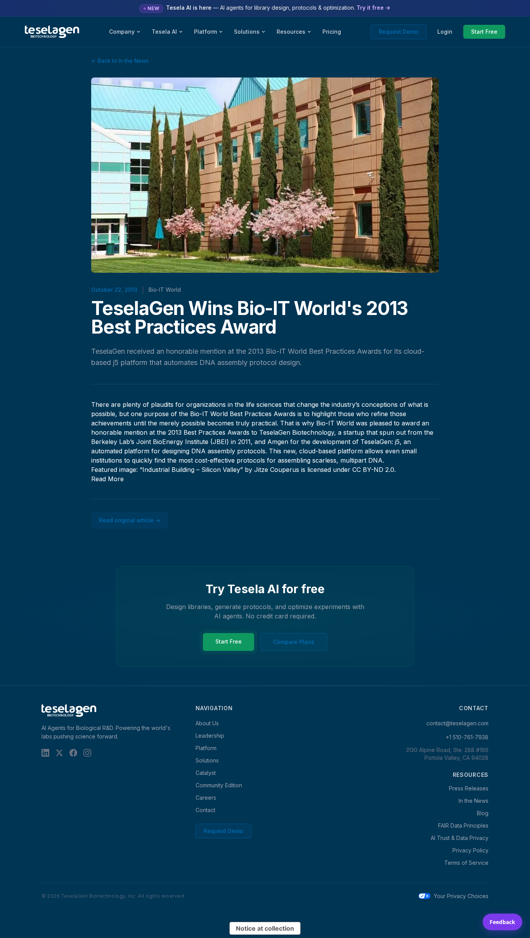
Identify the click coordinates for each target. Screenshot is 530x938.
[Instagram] (87, 753)
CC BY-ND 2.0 (373, 469)
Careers (206, 797)
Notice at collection (265, 928)
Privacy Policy (470, 850)
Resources (291, 31)
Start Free (484, 31)
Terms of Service (466, 862)
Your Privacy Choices (461, 896)
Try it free (373, 7)
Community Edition (219, 785)
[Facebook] (73, 753)
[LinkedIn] (45, 753)
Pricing (331, 31)
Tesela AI (164, 31)
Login (444, 31)
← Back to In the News (120, 60)
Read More (107, 479)
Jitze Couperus (276, 469)
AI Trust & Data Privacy (459, 838)
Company (122, 31)
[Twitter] (59, 753)
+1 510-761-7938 (467, 737)
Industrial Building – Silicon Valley (191, 469)
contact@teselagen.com (457, 723)
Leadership (210, 735)
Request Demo (398, 31)
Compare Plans (293, 642)
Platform (205, 31)
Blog (482, 813)
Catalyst (206, 772)
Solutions (247, 31)
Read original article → (129, 520)
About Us (207, 723)
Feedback (502, 922)
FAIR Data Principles (463, 825)
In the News (473, 800)
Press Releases (468, 788)
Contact (205, 810)
